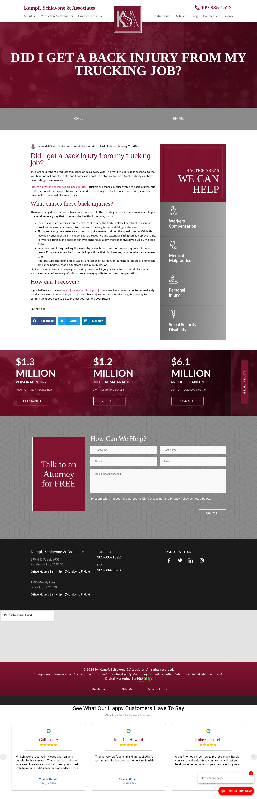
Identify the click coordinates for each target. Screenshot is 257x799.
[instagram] (190, 564)
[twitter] (179, 564)
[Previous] (3, 761)
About (28, 16)
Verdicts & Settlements (57, 16)
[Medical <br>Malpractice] (173, 245)
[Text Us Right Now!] (236, 792)
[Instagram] (201, 564)
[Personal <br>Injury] (173, 279)
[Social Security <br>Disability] (173, 314)
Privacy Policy (157, 693)
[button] (43, 321)
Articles (181, 16)
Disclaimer (99, 693)
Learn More (109, 401)
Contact (208, 16)
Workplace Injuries (85, 146)
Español (228, 16)
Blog (195, 16)
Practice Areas (88, 16)
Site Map (128, 693)
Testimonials (161, 16)
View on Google (48, 783)
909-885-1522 (109, 561)
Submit (212, 517)
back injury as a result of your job (81, 290)
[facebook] (168, 564)
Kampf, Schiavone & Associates (59, 8)
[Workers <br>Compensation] (173, 210)
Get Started (32, 401)
